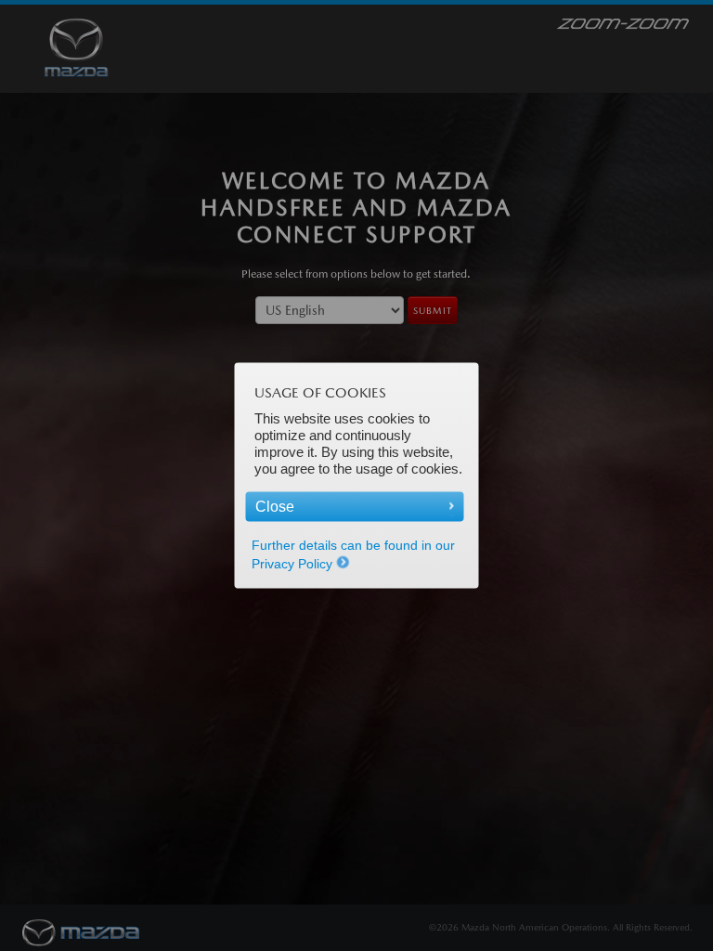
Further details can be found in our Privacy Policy (353, 554)
